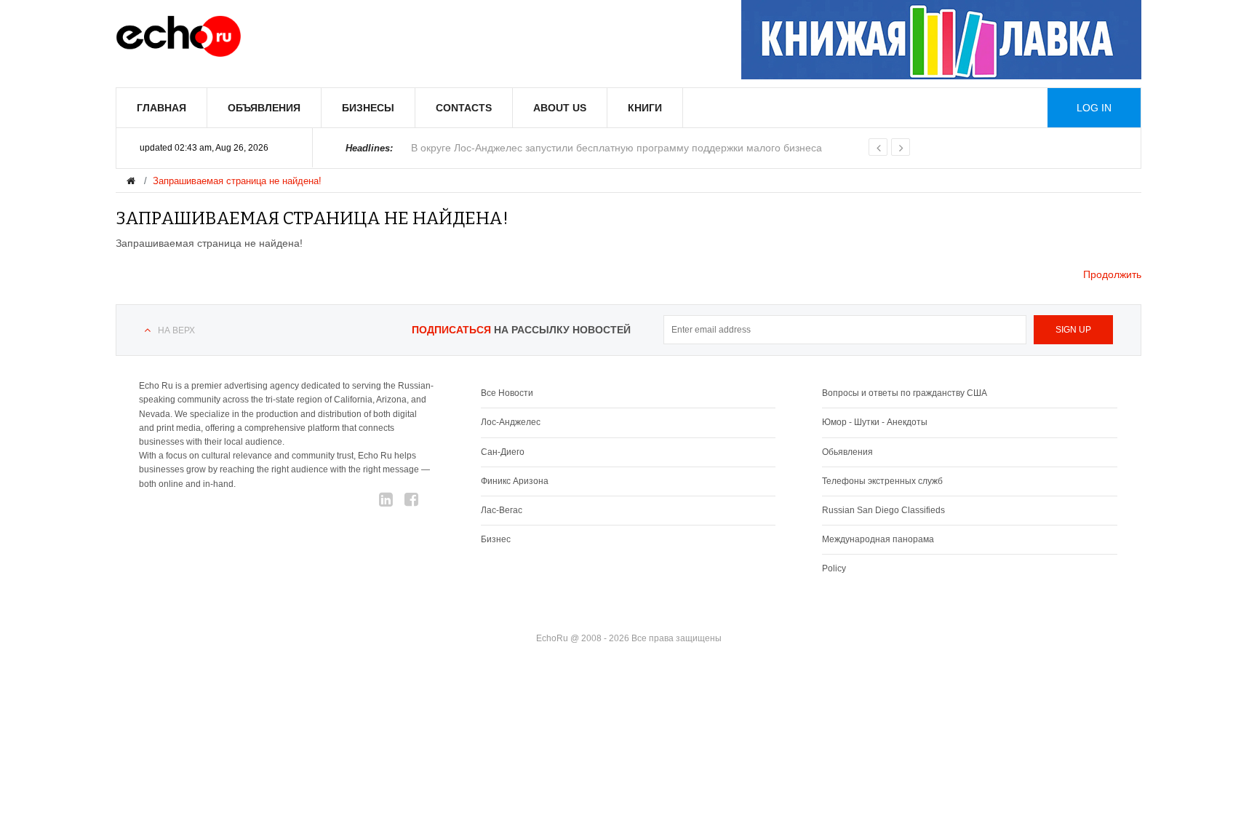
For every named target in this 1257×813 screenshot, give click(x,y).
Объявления (264, 108)
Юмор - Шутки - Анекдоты (874, 422)
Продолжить (1112, 274)
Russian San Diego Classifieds (883, 510)
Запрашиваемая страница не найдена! (237, 180)
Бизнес (496, 539)
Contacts (464, 108)
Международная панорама (878, 539)
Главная (161, 108)
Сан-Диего (502, 452)
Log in (1094, 108)
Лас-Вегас (501, 510)
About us (559, 108)
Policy (834, 568)
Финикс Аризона (514, 481)
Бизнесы (368, 108)
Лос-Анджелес (510, 422)
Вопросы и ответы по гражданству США (904, 393)
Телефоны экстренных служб (882, 481)
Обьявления (847, 452)
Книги (645, 108)
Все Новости (507, 393)
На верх (176, 330)
